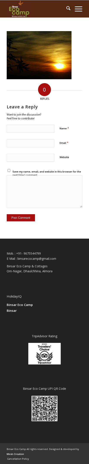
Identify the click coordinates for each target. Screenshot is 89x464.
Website (64, 157)
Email (64, 143)
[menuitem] (66, 8)
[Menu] (76, 8)
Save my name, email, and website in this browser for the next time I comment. (47, 173)
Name (64, 128)
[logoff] (37, 8)
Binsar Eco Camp (20, 304)
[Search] (66, 8)
